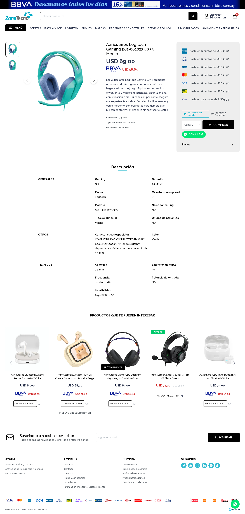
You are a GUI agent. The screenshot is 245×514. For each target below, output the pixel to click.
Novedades (70, 482)
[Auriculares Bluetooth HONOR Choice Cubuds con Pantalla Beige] (75, 349)
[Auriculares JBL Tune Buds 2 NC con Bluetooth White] (218, 349)
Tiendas (68, 473)
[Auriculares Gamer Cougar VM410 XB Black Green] (170, 349)
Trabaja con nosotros (74, 478)
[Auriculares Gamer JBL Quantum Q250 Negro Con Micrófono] (122, 349)
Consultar (196, 134)
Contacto (68, 469)
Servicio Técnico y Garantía (19, 464)
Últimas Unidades (187, 28)
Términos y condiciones (134, 482)
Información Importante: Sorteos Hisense (84, 487)
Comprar (220, 125)
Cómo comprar (130, 464)
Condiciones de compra (134, 469)
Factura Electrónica (15, 473)
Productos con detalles (126, 28)
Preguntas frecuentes (133, 478)
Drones (86, 28)
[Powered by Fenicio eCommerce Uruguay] (234, 509)
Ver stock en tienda (195, 113)
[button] (93, 80)
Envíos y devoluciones (133, 473)
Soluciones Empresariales (220, 28)
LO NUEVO (71, 28)
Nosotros (68, 464)
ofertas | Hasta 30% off (46, 28)
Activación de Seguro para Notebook (24, 469)
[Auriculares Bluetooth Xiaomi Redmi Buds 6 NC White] (27, 349)
